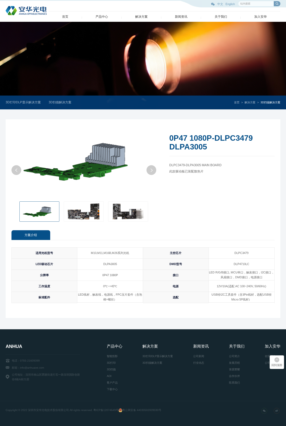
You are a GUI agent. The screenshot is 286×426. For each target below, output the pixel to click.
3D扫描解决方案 (60, 102)
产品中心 (102, 16)
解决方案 (141, 16)
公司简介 (234, 356)
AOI (109, 376)
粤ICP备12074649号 (105, 410)
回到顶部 (276, 365)
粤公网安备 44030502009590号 (141, 410)
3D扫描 (111, 369)
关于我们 (221, 16)
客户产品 (112, 382)
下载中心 (112, 389)
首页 (65, 16)
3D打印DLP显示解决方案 (23, 102)
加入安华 (260, 16)
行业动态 (198, 362)
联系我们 (234, 382)
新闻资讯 (181, 16)
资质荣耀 (234, 369)
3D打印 (111, 362)
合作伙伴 (234, 376)
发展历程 (234, 362)
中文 (220, 4)
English (230, 4)
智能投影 (112, 356)
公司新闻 (198, 356)
